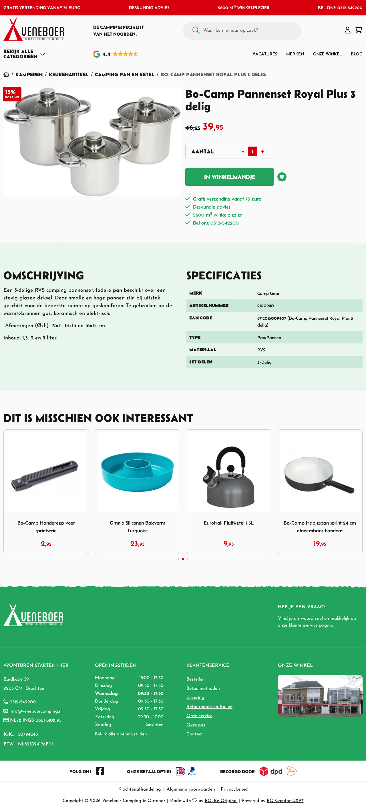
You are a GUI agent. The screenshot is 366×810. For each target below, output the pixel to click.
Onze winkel (327, 53)
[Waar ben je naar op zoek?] (196, 31)
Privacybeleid (234, 789)
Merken (295, 53)
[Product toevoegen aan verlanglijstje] (282, 176)
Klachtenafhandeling (139, 789)
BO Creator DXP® (285, 801)
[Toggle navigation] (24, 54)
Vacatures (264, 53)
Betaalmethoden (203, 688)
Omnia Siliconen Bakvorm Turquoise (70, 526)
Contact (194, 734)
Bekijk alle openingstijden (121, 734)
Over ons (195, 725)
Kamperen (29, 74)
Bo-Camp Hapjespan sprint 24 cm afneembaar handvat (252, 526)
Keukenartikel (69, 74)
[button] (348, 31)
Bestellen (195, 679)
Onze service (199, 716)
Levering (195, 697)
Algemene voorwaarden (191, 789)
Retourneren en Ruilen (209, 707)
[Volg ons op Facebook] (100, 771)
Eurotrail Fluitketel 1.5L (161, 523)
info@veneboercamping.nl (36, 711)
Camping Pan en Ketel (124, 74)
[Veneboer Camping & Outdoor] (33, 29)
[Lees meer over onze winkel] (320, 695)
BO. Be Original (221, 801)
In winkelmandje (229, 177)
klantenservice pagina (311, 625)
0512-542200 (22, 702)
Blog (357, 53)
